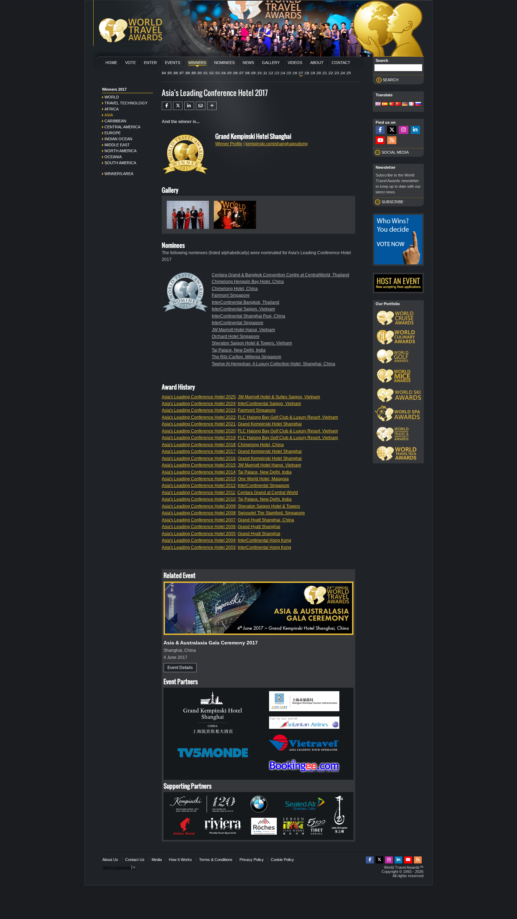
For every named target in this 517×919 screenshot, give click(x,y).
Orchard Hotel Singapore (236, 336)
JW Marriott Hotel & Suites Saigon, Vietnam (279, 396)
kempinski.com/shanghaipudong (276, 143)
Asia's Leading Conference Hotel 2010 (199, 499)
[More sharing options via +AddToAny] (212, 106)
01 (206, 73)
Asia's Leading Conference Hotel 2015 (199, 465)
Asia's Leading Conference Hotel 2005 (199, 533)
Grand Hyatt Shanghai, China (266, 520)
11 (265, 73)
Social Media (395, 152)
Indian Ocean (118, 139)
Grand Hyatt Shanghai (259, 526)
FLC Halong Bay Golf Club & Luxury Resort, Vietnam (288, 417)
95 (170, 73)
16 (295, 73)
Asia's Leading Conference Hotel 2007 (199, 520)
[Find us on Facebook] (380, 130)
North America (120, 151)
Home (111, 62)
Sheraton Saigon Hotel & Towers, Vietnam (252, 343)
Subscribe (392, 202)
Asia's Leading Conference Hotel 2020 (199, 431)
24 (343, 73)
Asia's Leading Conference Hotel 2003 (199, 547)
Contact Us (135, 859)
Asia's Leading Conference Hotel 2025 (199, 396)
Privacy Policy (252, 859)
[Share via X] (177, 106)
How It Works (180, 859)
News (248, 62)
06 (236, 73)
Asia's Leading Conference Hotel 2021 (199, 424)
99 (194, 73)
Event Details (180, 667)
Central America (122, 127)
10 (259, 73)
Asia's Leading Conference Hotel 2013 (199, 478)
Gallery (271, 62)
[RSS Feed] (391, 140)
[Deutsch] (405, 104)
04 (224, 73)
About (317, 62)
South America (120, 163)
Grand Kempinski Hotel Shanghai (270, 424)
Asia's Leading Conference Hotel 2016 (199, 458)
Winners (197, 62)
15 (289, 73)
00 (200, 73)
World (111, 97)
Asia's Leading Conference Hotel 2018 (199, 444)
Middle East (117, 145)
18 (307, 73)
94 (164, 73)
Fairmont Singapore (231, 295)
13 (277, 73)
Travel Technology (125, 103)
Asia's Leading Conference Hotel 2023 (199, 410)
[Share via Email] (200, 106)
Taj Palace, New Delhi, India (239, 350)
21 (325, 73)
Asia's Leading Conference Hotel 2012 (199, 485)
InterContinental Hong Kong (264, 540)
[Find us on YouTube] (380, 140)
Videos (295, 62)
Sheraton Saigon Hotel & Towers (269, 506)
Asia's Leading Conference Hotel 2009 (199, 506)
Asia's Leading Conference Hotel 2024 (199, 403)
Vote (130, 62)
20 (319, 73)
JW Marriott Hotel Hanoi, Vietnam (243, 329)
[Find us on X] (391, 130)
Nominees (224, 62)
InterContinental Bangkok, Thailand (245, 302)
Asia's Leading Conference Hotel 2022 (199, 417)
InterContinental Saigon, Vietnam (243, 309)
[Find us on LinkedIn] (415, 130)
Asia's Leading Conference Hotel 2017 (199, 451)
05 (230, 73)
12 (271, 73)
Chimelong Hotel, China (235, 288)
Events (172, 62)
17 (301, 73)
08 (247, 73)
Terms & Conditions (215, 859)
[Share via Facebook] (166, 106)
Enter (150, 62)
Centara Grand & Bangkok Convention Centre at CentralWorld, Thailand (280, 274)
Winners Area (118, 174)
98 (188, 73)
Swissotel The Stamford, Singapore (271, 512)
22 (331, 73)
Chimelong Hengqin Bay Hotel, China (248, 281)
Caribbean (115, 121)
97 (182, 73)
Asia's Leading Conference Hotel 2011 (198, 492)
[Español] (385, 104)
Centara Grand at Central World (267, 492)
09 (253, 73)
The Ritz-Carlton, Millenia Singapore (246, 356)
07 (242, 73)
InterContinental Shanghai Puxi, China (248, 316)
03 (218, 73)
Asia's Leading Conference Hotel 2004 (199, 540)
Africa (111, 109)
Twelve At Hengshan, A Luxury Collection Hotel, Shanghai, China (273, 363)
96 (176, 73)
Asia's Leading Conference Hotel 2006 (199, 526)
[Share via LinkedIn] (189, 106)
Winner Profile (228, 143)
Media (157, 859)
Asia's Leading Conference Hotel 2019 (199, 437)
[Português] (391, 104)
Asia (108, 115)
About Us (110, 859)
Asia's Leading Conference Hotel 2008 (199, 512)
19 (313, 73)
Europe (112, 133)
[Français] (411, 104)
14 (283, 73)
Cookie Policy (282, 859)
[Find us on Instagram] (403, 130)
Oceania (113, 157)
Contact (341, 62)
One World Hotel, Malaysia (263, 478)
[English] (378, 104)
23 (337, 73)
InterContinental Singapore (237, 322)
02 (212, 73)
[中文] (398, 104)
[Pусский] (418, 104)
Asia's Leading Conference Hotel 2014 (199, 472)
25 (349, 73)
